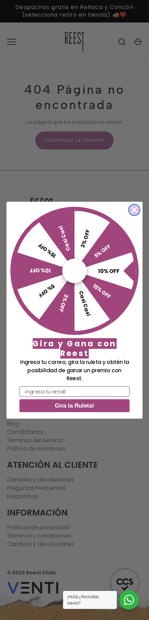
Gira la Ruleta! (74, 405)
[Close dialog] (134, 210)
